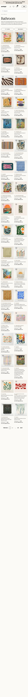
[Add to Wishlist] (3, 33)
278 (18, 427)
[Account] (10, 6)
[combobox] (14, 11)
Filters (8, 29)
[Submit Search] (2, 11)
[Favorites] (13, 6)
